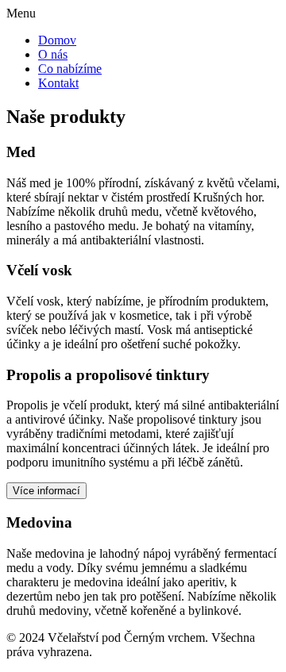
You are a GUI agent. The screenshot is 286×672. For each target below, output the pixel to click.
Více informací (46, 491)
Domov (57, 40)
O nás (53, 54)
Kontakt (58, 83)
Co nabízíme (70, 68)
